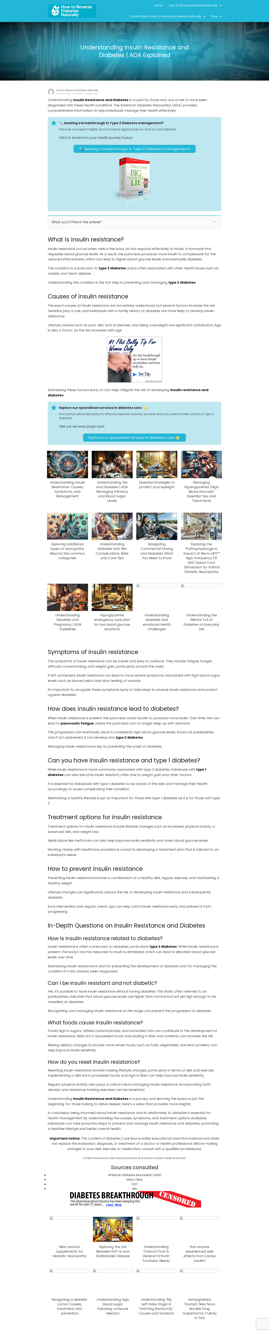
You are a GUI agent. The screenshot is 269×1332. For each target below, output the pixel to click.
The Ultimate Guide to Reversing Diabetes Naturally (165, 16)
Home (158, 5)
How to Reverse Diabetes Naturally (193, 5)
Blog (214, 16)
